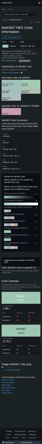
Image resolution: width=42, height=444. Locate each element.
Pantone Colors (8, 382)
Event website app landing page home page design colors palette (20, 271)
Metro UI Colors (8, 380)
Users (8, 438)
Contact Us (33, 438)
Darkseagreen (24, 61)
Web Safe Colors (8, 388)
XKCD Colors (7, 393)
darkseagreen (14, 73)
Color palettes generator (12, 37)
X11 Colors (6, 390)
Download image (13, 370)
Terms (23, 438)
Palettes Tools (20, 431)
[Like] (31, 22)
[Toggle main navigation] (39, 3)
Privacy (15, 438)
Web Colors (6, 385)
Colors (7, 3)
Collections (32, 431)
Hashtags (32, 434)
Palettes (9, 431)
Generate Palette (20, 434)
